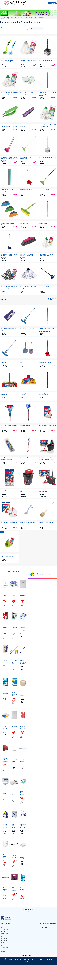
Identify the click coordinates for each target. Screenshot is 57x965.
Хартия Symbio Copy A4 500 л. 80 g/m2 (14, 597)
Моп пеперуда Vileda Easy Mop (28, 425)
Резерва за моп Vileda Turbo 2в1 (9, 523)
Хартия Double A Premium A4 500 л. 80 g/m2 (5, 695)
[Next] (49, 574)
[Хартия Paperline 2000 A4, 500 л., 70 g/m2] (5, 814)
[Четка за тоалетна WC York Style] (28, 348)
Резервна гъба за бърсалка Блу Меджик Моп (9, 329)
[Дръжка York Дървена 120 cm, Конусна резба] (47, 209)
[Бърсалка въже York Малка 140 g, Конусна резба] (9, 79)
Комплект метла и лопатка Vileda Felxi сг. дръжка (47, 361)
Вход (2, 927)
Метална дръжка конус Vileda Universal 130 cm (47, 393)
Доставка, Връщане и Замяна (8, 935)
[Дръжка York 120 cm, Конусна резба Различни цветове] (9, 176)
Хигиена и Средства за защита (14, 17)
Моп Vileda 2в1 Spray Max (26, 457)
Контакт (3, 944)
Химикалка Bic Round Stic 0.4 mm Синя (15, 663)
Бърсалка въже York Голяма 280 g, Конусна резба (47, 125)
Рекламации (4, 940)
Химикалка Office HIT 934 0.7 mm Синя (23, 827)
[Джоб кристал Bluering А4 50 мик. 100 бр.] (5, 716)
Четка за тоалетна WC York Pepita (47, 61)
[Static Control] (46, 574)
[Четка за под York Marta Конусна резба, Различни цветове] (9, 209)
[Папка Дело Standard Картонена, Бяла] (5, 844)
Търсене (3, 931)
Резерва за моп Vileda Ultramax (9, 490)
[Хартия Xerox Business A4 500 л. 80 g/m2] (5, 584)
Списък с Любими (5, 947)
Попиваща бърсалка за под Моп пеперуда (46, 287)
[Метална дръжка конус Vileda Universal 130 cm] (47, 380)
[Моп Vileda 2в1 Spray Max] (28, 445)
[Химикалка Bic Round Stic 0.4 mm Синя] (14, 649)
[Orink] (40, 574)
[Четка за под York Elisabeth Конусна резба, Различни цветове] (28, 241)
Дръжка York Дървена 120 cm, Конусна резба (47, 222)
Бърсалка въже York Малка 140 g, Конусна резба (9, 93)
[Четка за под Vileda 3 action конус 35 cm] (9, 380)
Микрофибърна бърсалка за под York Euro (27, 157)
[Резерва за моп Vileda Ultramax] (9, 477)
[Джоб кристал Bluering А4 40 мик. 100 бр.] (23, 845)
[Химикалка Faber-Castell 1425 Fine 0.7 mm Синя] (14, 749)
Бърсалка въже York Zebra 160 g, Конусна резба (9, 287)
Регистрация (4, 929)
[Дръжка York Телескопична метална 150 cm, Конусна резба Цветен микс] (47, 315)
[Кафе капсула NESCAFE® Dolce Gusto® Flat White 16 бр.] (23, 781)
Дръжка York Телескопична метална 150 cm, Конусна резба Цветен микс (46, 330)
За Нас (2, 942)
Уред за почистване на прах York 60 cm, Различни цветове (9, 125)
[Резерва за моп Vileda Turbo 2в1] (9, 509)
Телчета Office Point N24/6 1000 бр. (5, 795)
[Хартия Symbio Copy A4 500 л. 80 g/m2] (14, 584)
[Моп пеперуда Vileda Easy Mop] (28, 412)
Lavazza (3, 951)
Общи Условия (4, 933)
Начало (3, 17)
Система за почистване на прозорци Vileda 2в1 (9, 426)
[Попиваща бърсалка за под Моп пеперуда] (47, 273)
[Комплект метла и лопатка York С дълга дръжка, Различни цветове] (9, 144)
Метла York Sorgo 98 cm (46, 522)
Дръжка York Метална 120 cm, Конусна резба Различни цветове (47, 94)
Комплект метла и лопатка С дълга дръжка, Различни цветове (9, 255)
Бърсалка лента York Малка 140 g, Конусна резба (28, 61)
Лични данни (4, 938)
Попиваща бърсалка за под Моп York (46, 190)
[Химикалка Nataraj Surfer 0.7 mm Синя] (23, 749)
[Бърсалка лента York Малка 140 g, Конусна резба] (28, 47)
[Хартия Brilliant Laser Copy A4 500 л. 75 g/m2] (5, 615)
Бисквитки (4, 936)
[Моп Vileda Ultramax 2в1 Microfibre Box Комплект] (47, 445)
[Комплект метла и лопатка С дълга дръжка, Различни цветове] (9, 241)
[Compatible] (33, 574)
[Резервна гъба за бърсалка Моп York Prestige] (28, 112)
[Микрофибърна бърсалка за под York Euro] (28, 144)
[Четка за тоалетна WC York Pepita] (47, 47)
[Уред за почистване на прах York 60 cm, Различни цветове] (9, 112)
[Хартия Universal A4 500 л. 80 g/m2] (14, 782)
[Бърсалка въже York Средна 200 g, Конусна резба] (47, 241)
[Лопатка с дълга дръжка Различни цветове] (28, 176)
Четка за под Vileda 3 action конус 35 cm (8, 393)
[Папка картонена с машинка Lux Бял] (14, 715)
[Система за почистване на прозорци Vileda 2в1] (9, 412)
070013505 (52, 3)
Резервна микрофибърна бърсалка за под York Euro (27, 93)
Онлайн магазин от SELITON (28, 955)
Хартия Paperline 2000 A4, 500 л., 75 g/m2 (14, 695)
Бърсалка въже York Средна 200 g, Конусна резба (46, 254)
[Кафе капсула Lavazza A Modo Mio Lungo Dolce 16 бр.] (14, 877)
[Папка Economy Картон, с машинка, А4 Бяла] (23, 584)
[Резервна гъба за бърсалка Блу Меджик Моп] (9, 315)
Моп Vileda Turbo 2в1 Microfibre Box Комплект (47, 490)
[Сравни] (17, 38)
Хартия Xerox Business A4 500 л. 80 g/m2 (5, 597)
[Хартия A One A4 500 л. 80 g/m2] (5, 748)
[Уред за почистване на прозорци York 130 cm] (28, 209)
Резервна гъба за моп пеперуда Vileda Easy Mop (8, 458)
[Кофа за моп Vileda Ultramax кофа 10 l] (28, 477)
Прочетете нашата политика (43, 959)
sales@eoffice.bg (45, 925)
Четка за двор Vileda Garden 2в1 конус (28, 393)
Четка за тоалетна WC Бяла (47, 157)
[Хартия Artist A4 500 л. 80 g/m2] (5, 649)
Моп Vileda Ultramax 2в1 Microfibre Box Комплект (46, 458)
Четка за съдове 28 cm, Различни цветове (7, 61)
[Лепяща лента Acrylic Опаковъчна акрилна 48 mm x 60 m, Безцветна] (23, 682)
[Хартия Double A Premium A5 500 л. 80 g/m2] (23, 877)
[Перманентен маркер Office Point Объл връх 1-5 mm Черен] (5, 877)
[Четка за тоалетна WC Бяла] (47, 144)
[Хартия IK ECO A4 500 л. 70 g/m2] (23, 715)
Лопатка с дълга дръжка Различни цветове (27, 190)
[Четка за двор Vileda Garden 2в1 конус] (28, 380)
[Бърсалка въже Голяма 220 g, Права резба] (28, 273)
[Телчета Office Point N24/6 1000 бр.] (5, 781)
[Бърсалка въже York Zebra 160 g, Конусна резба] (9, 273)
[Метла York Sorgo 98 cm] (47, 509)
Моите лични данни (28, 961)
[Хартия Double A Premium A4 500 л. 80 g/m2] (5, 682)
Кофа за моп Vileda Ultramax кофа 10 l (27, 490)
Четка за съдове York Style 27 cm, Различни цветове (28, 523)
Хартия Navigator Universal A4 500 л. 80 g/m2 (14, 629)
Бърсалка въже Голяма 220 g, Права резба (28, 287)
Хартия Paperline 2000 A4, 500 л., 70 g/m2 (5, 827)
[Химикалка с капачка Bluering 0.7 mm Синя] (23, 649)
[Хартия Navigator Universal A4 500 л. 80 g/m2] (14, 615)
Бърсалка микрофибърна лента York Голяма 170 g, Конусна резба (8, 556)
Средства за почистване (30, 17)
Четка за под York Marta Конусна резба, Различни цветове (8, 223)
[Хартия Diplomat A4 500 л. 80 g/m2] (14, 814)
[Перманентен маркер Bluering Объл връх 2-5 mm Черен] (14, 844)
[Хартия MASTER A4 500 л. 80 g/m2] (23, 616)
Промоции (3, 945)
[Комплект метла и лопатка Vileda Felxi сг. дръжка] (47, 348)
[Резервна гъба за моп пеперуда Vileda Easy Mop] (9, 445)
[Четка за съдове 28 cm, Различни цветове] (9, 47)
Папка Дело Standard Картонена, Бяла (6, 857)
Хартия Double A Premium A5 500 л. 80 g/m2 (23, 891)
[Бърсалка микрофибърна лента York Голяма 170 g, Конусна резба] (9, 542)
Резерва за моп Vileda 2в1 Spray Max (47, 426)
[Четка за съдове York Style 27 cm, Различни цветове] (28, 509)
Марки (2, 949)
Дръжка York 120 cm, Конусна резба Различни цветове (9, 190)
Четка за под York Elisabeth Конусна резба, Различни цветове (27, 255)
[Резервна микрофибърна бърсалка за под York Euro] (28, 79)
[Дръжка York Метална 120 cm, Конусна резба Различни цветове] (47, 79)
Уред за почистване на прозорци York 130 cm (26, 222)
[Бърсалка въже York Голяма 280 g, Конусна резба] (47, 112)
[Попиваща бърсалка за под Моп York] (47, 176)
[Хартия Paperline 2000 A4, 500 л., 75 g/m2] (14, 682)
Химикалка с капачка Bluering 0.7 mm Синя (23, 663)
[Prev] (30, 574)
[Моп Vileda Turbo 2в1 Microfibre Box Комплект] (47, 477)
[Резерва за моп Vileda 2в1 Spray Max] (47, 412)
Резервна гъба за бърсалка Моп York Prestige (27, 125)
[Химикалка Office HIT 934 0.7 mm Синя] (23, 814)
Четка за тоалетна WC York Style (28, 361)
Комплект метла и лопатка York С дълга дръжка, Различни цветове (9, 158)
